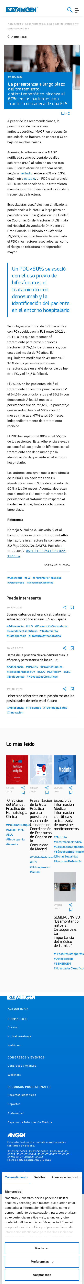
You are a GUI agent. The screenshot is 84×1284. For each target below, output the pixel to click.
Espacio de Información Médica (30, 1122)
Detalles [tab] (39, 1177)
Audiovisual (16, 1113)
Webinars (14, 1045)
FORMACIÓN (17, 1019)
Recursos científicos (22, 1095)
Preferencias (40, 1261)
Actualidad (14, 23)
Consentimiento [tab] (16, 1177)
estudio (26, 173)
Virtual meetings (19, 1036)
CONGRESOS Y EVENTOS (26, 1057)
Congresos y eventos (22, 1065)
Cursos (12, 1027)
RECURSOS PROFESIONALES (29, 1087)
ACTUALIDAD (18, 1009)
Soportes (14, 1104)
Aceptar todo (42, 1274)
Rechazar (42, 1248)
